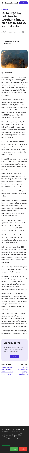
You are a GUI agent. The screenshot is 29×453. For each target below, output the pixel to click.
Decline (22, 449)
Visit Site (14, 356)
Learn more (6, 445)
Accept (14, 449)
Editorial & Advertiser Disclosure (12, 42)
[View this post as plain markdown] (23, 32)
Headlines (23, 3)
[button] (2, 3)
